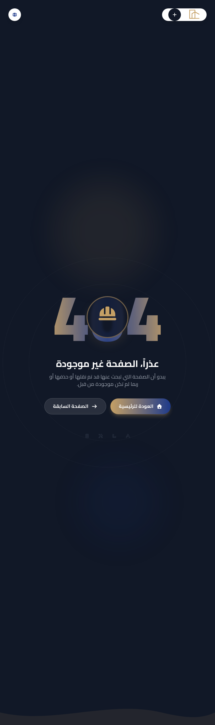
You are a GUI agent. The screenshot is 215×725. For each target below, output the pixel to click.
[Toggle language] (14, 14)
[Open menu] (174, 14)
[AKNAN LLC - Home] (193, 15)
